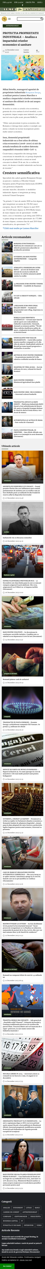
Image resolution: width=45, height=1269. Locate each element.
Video (39, 1225)
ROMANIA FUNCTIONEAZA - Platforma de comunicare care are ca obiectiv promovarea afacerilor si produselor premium (28, 247)
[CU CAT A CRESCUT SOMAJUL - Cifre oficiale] (7, 297)
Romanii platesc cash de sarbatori (16, 679)
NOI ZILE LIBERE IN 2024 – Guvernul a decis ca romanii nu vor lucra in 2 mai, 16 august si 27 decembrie (21, 1076)
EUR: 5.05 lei (18, 2)
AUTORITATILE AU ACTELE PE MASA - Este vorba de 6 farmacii (28, 421)
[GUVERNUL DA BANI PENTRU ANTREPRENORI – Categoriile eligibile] (7, 259)
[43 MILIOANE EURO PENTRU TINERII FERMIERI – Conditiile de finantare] (7, 285)
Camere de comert (11, 1212)
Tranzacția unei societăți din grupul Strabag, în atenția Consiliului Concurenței (20, 1238)
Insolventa (35, 1216)
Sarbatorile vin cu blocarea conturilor (17, 538)
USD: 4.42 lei (7, 2)
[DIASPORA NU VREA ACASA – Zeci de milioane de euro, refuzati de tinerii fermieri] (7, 369)
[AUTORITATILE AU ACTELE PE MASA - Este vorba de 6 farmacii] (7, 421)
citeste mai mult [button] (26, 1260)
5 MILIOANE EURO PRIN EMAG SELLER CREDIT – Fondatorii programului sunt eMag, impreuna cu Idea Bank (28, 309)
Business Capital (10, 1221)
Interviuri (28, 1225)
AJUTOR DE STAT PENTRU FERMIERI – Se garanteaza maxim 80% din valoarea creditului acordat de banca (28, 357)
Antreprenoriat (29, 1212)
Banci (37, 1208)
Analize (6, 1208)
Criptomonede (20, 1216)
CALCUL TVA (30, 2)
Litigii (29, 1208)
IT (22, 1221)
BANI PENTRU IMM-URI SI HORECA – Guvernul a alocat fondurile (28, 393)
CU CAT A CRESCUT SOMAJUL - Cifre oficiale (28, 297)
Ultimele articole (11, 446)
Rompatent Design (33, 92)
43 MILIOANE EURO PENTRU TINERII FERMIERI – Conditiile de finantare (28, 285)
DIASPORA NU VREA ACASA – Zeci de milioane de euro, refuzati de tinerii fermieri (28, 369)
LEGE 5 (39, 2)
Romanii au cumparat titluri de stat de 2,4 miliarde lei (22, 976)
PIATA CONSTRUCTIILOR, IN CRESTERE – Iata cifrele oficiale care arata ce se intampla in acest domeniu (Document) (28, 433)
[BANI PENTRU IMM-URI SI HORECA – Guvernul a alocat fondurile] (7, 393)
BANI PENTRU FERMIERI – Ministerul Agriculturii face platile (27, 381)
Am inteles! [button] (7, 1266)
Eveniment (18, 1208)
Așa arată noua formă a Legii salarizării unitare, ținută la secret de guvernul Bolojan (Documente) (21, 1251)
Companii (7, 1216)
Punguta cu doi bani (12, 1225)
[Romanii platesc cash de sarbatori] (22, 660)
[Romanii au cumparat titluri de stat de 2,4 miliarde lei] (22, 955)
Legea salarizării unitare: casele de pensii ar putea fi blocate (22, 1244)
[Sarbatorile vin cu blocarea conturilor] (22, 518)
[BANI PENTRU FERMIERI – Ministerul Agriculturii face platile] (7, 381)
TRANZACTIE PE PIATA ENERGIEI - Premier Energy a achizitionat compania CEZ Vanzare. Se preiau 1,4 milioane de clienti (21, 724)
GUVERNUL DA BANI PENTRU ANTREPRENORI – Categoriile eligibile (25, 259)
